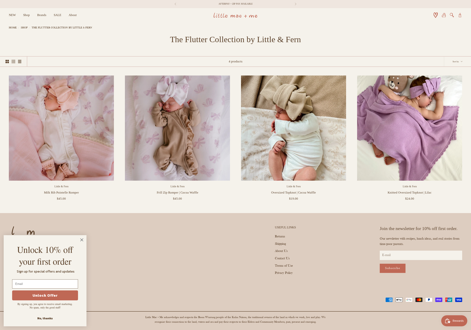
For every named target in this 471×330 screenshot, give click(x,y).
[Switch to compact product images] (19, 61)
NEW (12, 15)
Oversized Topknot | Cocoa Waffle (293, 192)
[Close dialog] (82, 240)
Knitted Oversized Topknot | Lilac (410, 192)
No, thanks (45, 318)
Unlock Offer (45, 295)
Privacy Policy (284, 273)
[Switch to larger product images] (7, 61)
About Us (281, 251)
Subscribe (392, 268)
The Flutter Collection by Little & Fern (62, 27)
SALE (57, 15)
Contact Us (282, 258)
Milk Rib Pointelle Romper (61, 192)
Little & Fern (61, 186)
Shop (26, 15)
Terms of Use (284, 266)
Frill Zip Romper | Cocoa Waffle (177, 192)
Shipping (280, 244)
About (73, 15)
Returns (280, 236)
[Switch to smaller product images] (13, 61)
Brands (41, 15)
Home (13, 27)
